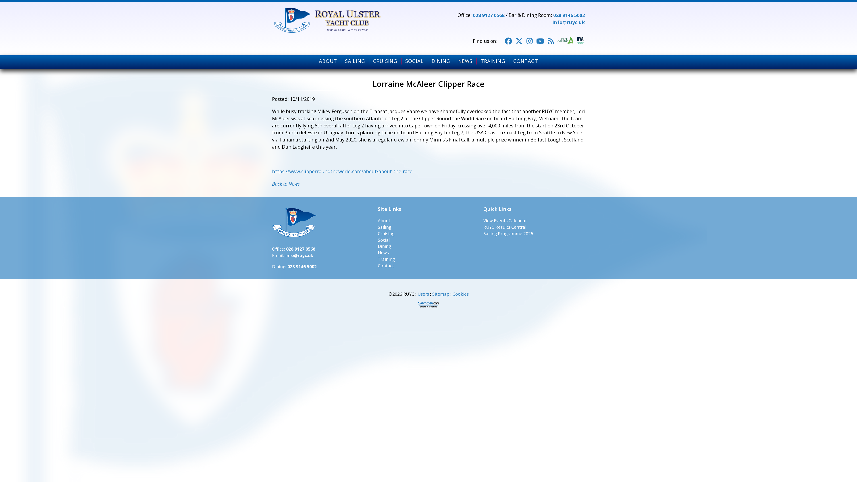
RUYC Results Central (504, 227)
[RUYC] (328, 20)
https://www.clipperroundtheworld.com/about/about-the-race (342, 171)
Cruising (385, 61)
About (328, 61)
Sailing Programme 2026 (508, 234)
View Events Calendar (505, 221)
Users (423, 294)
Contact (525, 61)
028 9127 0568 (489, 15)
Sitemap (440, 294)
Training (493, 61)
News (465, 61)
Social (414, 61)
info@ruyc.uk (568, 22)
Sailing (355, 61)
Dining (441, 61)
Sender (428, 305)
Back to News (286, 184)
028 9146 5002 (569, 15)
